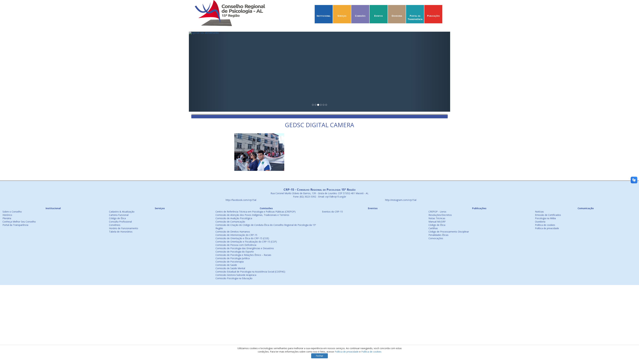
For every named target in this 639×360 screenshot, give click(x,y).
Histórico (7, 214)
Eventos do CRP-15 (332, 211)
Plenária (6, 218)
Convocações (435, 238)
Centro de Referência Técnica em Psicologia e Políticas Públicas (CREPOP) (255, 211)
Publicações (433, 15)
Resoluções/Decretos (440, 214)
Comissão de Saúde (226, 264)
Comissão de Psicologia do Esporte (234, 251)
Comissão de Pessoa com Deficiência (235, 244)
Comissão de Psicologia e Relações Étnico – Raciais (243, 254)
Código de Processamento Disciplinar (448, 231)
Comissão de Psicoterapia (229, 261)
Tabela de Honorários (120, 231)
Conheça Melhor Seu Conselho (19, 221)
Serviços (341, 15)
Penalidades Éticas (438, 234)
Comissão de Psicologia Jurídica (232, 258)
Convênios (114, 224)
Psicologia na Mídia (545, 218)
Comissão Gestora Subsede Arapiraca (235, 274)
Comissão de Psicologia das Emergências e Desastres (244, 248)
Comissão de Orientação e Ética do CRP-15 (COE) (242, 238)
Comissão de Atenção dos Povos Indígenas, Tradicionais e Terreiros (252, 214)
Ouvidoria (397, 15)
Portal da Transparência (415, 17)
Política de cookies (545, 224)
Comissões (360, 15)
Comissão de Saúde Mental (230, 268)
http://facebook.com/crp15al (240, 200)
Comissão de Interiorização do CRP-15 (236, 234)
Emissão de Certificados (548, 214)
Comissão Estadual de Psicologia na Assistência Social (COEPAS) (250, 271)
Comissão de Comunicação (230, 221)
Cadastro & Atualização (121, 211)
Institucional (323, 15)
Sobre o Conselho (12, 211)
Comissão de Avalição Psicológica (233, 218)
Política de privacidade (547, 228)
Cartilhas (433, 228)
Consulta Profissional (120, 221)
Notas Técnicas (436, 218)
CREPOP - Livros (437, 211)
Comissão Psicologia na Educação (233, 278)
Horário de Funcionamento (123, 228)
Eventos (378, 15)
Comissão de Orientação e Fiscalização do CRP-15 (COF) (246, 241)
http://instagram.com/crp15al (400, 200)
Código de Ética (117, 218)
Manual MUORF (437, 221)
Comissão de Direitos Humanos (232, 231)
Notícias (539, 211)
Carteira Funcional (118, 214)
